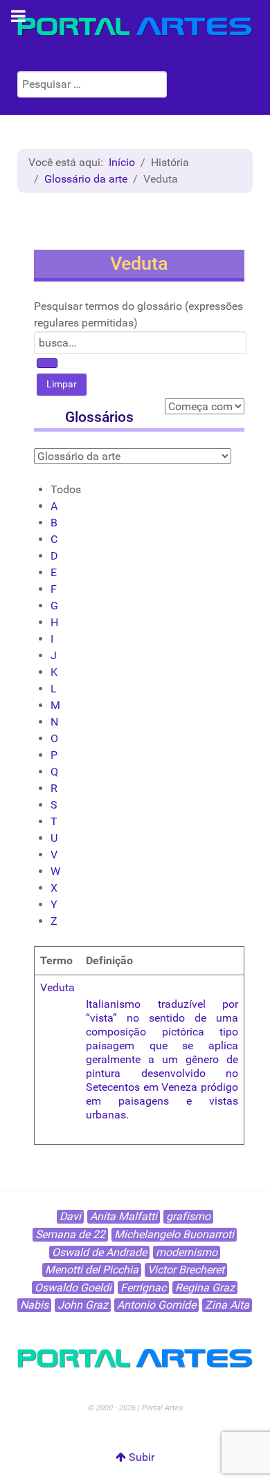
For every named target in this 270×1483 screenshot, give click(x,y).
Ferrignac (143, 1287)
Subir (140, 1457)
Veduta (57, 987)
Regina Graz (205, 1287)
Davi (70, 1216)
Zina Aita (227, 1304)
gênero (202, 1059)
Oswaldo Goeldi (73, 1287)
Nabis (34, 1304)
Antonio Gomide (156, 1304)
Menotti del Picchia (91, 1269)
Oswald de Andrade (99, 1252)
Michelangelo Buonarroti (174, 1234)
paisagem (110, 1045)
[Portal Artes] (135, 27)
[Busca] (47, 363)
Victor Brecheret (185, 1269)
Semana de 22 (70, 1234)
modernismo (186, 1252)
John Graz (82, 1304)
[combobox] (92, 84)
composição (116, 1031)
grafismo (188, 1216)
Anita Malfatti (123, 1216)
